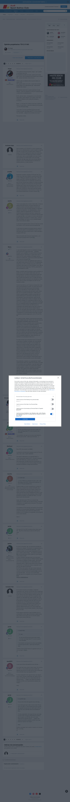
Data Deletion (27, 424)
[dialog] (35, 401)
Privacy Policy (43, 424)
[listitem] (35, 396)
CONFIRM (25, 419)
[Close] (58, 378)
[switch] (52, 399)
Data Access (35, 424)
